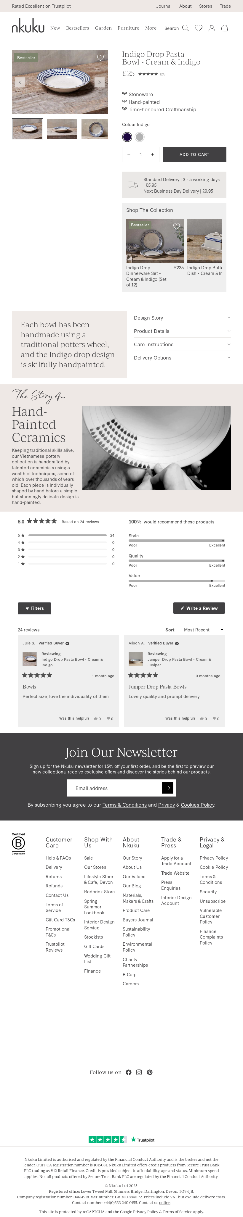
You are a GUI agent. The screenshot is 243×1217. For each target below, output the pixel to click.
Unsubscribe (213, 901)
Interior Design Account (176, 900)
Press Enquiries (170, 885)
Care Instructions (153, 344)
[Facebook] (128, 1072)
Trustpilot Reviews (55, 947)
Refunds (54, 885)
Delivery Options (152, 357)
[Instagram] (139, 1072)
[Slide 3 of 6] (96, 129)
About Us (132, 867)
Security (208, 891)
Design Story (148, 317)
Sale (88, 858)
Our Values (134, 876)
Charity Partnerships (135, 962)
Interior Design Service (99, 924)
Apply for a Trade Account (176, 861)
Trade (225, 6)
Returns (54, 876)
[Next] (218, 681)
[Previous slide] (20, 82)
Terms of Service (54, 907)
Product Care (136, 910)
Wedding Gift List (97, 958)
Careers (131, 983)
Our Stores (95, 867)
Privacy (166, 804)
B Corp (130, 974)
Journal (164, 6)
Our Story (132, 858)
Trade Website (175, 873)
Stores (205, 6)
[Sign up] (167, 788)
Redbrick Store (99, 891)
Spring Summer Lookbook (94, 906)
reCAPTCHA (94, 1211)
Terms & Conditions (125, 804)
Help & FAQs (58, 858)
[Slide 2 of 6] (62, 129)
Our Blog (132, 885)
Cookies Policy (197, 804)
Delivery (54, 867)
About (185, 6)
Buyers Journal (138, 919)
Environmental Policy (137, 947)
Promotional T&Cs (58, 932)
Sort (170, 630)
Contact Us (57, 895)
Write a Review (205, 609)
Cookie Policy (214, 867)
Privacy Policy (214, 858)
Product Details (151, 330)
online (164, 1202)
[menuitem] (150, 28)
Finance (92, 971)
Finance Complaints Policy (211, 937)
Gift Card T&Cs (60, 919)
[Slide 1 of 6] (27, 129)
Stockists (93, 937)
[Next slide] (100, 82)
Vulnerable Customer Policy (211, 916)
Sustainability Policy (136, 932)
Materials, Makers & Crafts (138, 898)
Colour (136, 124)
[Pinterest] (149, 1072)
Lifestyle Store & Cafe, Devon (98, 879)
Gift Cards (94, 946)
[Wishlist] (198, 28)
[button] (182, 73)
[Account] (211, 28)
